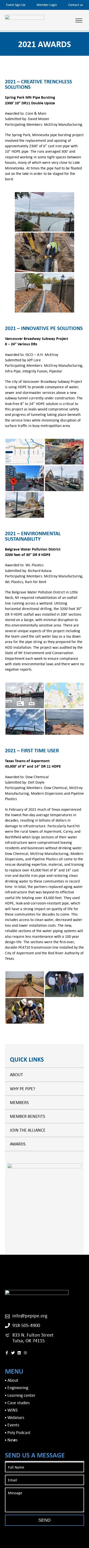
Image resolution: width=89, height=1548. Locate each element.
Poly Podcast (18, 1432)
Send (44, 1520)
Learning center (21, 1395)
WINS (12, 1410)
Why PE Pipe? (22, 1088)
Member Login (47, 5)
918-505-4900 (26, 1325)
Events (13, 1424)
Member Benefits (27, 1116)
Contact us (75, 5)
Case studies (18, 1402)
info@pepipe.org (29, 1315)
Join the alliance (27, 1130)
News (12, 1439)
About (16, 1074)
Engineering (17, 1387)
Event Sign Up (15, 5)
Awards (17, 1143)
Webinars (15, 1417)
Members (19, 1102)
